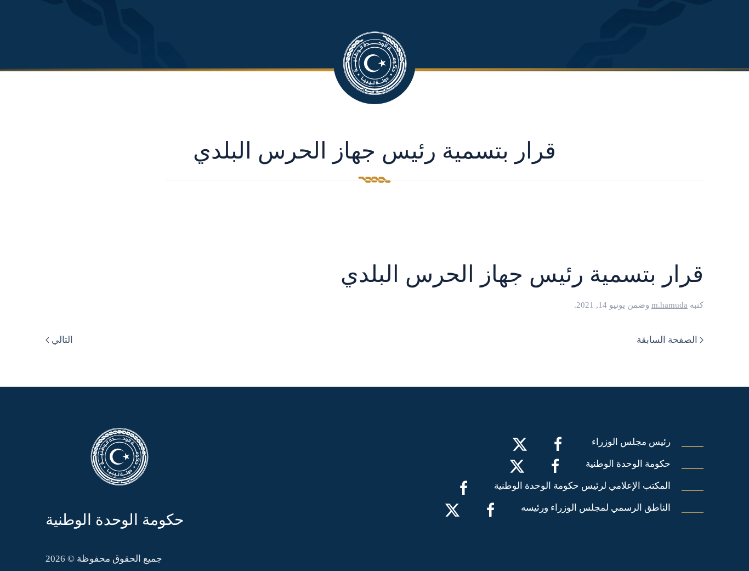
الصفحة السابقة (667, 340)
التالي (62, 340)
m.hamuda (669, 305)
